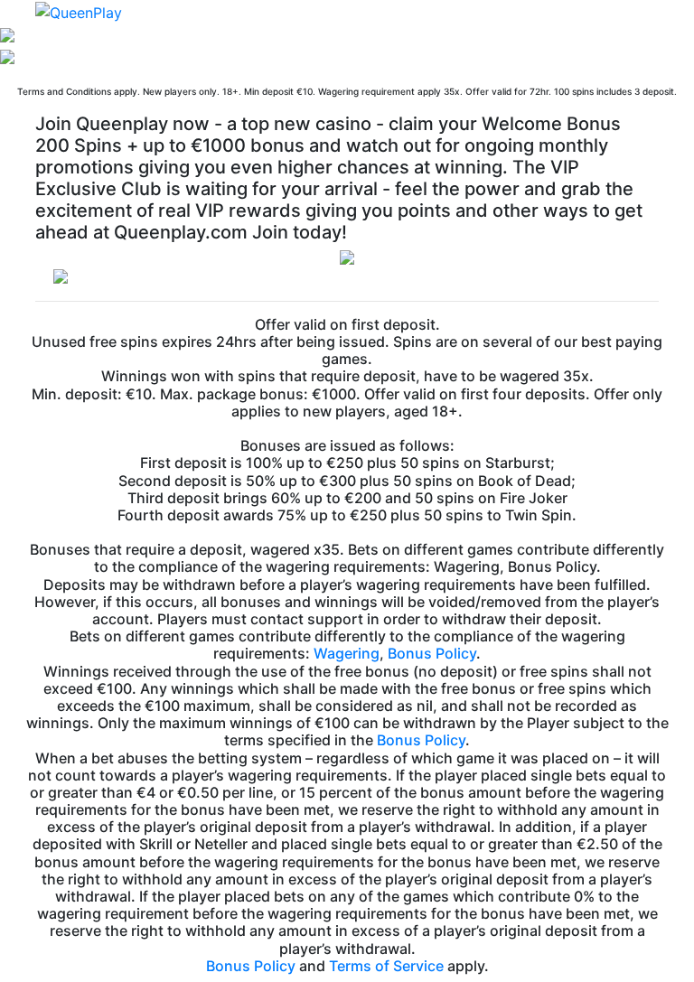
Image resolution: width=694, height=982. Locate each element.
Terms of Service (386, 966)
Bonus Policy (432, 653)
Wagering (347, 653)
